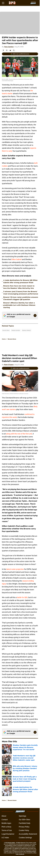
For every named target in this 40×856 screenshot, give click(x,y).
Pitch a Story (6, 827)
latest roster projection (15, 569)
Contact (5, 820)
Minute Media (11, 842)
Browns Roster (12, 800)
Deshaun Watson (26, 330)
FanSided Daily (24, 823)
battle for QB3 (22, 597)
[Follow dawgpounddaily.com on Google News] (35, 315)
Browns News (6, 330)
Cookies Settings (25, 838)
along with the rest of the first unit (19, 434)
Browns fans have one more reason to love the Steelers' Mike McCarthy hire (18, 287)
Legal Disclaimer (8, 834)
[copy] (13, 50)
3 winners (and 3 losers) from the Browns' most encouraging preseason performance (20, 293)
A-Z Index (5, 838)
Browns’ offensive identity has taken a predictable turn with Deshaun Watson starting (19, 305)
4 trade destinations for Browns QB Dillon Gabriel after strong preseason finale (20, 281)
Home (4, 339)
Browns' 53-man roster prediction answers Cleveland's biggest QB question (20, 298)
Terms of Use (7, 830)
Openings (22, 816)
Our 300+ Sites (24, 820)
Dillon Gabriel (16, 259)
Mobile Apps (6, 823)
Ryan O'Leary (8, 364)
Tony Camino (8, 47)
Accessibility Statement (28, 834)
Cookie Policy (24, 830)
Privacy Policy (24, 827)
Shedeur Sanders (16, 330)
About (4, 816)
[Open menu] (3, 3)
